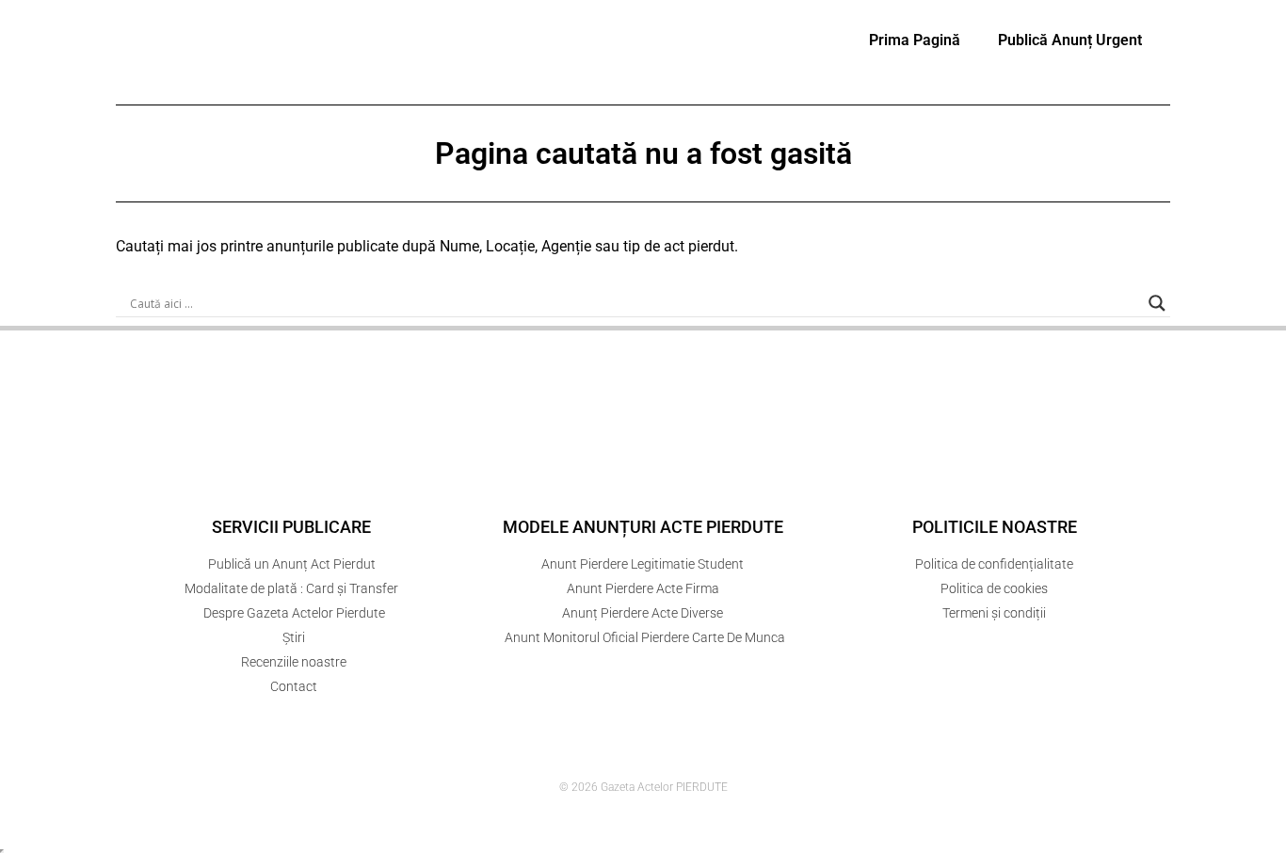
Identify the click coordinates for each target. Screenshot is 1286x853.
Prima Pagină (914, 40)
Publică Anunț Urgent (1070, 40)
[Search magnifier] (1157, 303)
